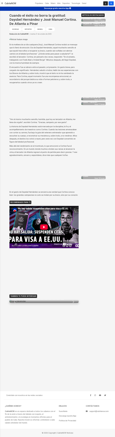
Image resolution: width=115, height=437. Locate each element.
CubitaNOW (10, 3)
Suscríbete (63, 411)
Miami (53, 3)
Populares (39, 3)
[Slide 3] (34, 299)
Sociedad (15, 29)
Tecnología (76, 3)
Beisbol (40, 29)
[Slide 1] (26, 299)
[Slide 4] (38, 299)
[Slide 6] (46, 299)
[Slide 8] (54, 299)
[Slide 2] (30, 299)
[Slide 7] (50, 299)
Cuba (47, 3)
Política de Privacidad (67, 421)
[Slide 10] (62, 299)
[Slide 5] (42, 299)
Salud (84, 3)
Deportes (66, 3)
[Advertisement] (44, 101)
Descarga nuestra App (67, 416)
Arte (59, 3)
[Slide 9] (58, 299)
